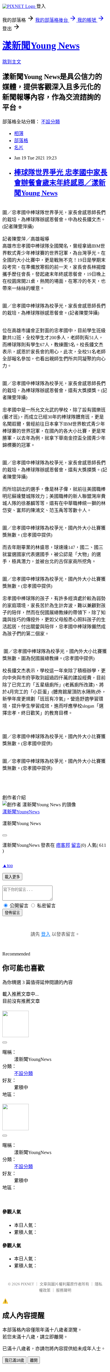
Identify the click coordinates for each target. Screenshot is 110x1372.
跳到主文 (11, 61)
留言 (76, 845)
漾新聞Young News (40, 45)
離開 (34, 1360)
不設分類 (50, 121)
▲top (7, 865)
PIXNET (27, 1284)
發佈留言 (12, 913)
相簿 (18, 133)
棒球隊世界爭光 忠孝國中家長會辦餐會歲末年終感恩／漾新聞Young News (60, 183)
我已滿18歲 (14, 1360)
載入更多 (12, 877)
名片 (18, 147)
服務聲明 (63, 1290)
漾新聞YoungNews (21, 811)
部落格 (21, 140)
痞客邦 (63, 845)
